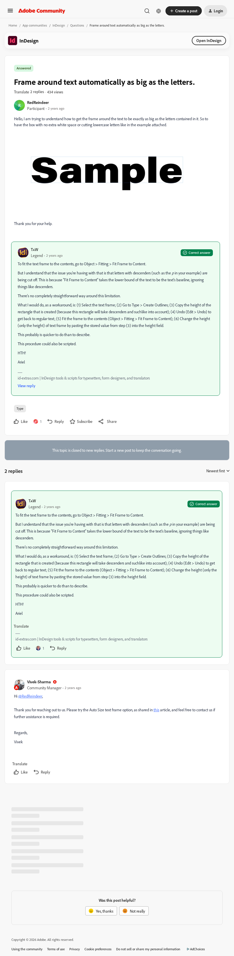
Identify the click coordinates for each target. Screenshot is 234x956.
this (156, 709)
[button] (10, 12)
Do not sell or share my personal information (148, 949)
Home (13, 25)
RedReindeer (38, 102)
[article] (116, 574)
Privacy (74, 949)
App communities (35, 25)
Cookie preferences (98, 949)
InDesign (59, 25)
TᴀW (34, 249)
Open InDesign (208, 40)
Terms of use (56, 949)
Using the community (27, 949)
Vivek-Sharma (39, 681)
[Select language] (158, 10)
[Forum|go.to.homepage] (41, 10)
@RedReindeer (30, 696)
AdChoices (197, 949)
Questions (77, 25)
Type (20, 408)
